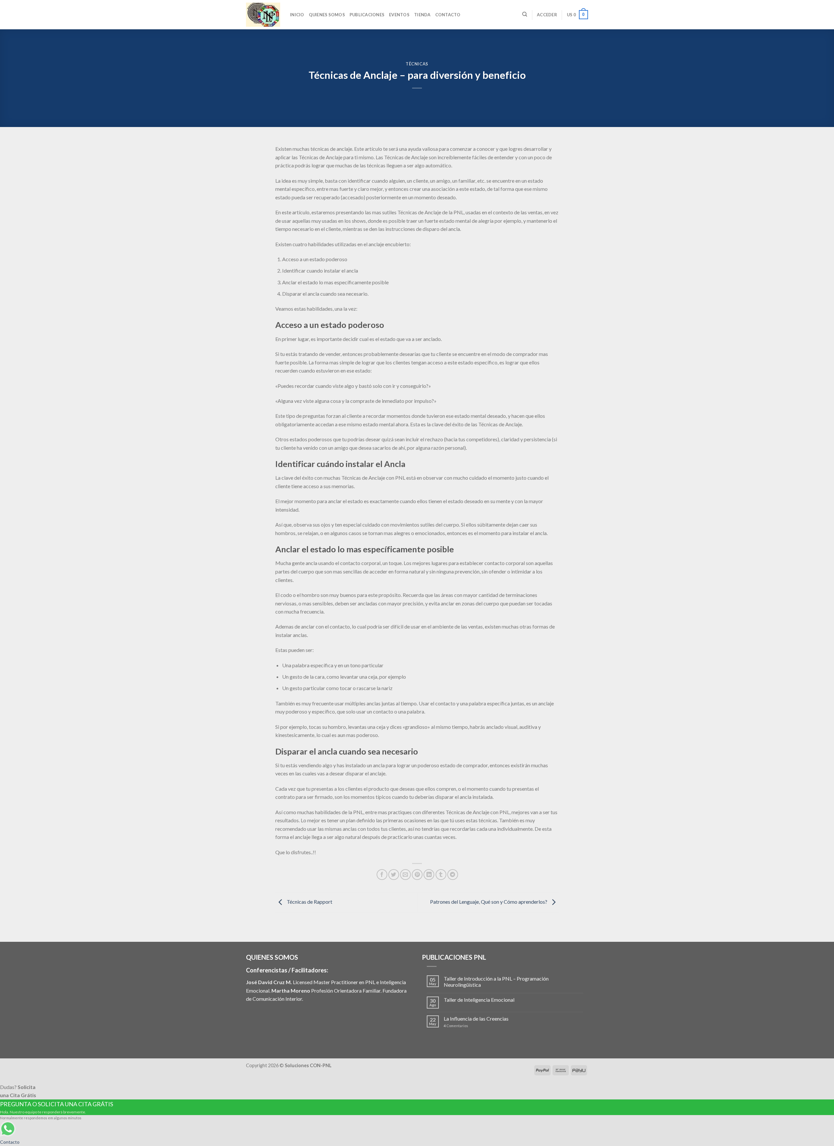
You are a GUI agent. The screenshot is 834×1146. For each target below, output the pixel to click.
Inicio (297, 14)
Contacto (448, 14)
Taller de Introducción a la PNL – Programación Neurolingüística (496, 981)
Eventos (399, 14)
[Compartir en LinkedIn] (429, 874)
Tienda (422, 14)
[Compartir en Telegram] (452, 874)
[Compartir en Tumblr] (441, 874)
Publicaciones (367, 14)
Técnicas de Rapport (309, 901)
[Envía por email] (405, 874)
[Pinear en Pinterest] (417, 874)
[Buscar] (524, 14)
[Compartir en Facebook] (382, 874)
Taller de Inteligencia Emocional (479, 1000)
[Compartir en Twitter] (393, 874)
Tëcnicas (417, 63)
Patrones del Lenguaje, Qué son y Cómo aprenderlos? (489, 901)
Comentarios (456, 1026)
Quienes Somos (327, 14)
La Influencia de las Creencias (476, 1018)
